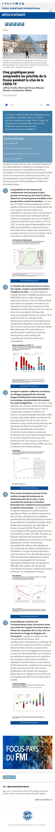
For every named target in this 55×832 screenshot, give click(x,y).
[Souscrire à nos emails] (23, 4)
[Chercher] (50, 11)
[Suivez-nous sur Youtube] (16, 4)
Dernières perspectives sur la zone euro (20, 154)
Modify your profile (42, 800)
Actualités (8, 777)
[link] (6, 24)
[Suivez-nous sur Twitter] (3, 4)
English (5, 30)
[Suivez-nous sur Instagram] (11, 4)
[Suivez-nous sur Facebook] (5, 4)
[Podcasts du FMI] (20, 4)
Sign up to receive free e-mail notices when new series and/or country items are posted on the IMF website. (25, 792)
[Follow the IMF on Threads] (13, 4)
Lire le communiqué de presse (16, 148)
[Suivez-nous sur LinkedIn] (8, 4)
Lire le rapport (9, 143)
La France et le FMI (11, 159)
